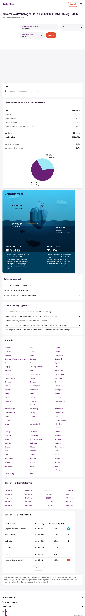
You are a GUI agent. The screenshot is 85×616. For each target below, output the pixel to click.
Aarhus (57, 348)
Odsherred (34, 435)
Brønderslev (59, 359)
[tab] (6, 92)
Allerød (32, 351)
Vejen (57, 466)
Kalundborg (34, 409)
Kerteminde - (10, 413)
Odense (8, 435)
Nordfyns (58, 428)
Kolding (32, 413)
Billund (32, 355)
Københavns (59, 413)
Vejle (6, 470)
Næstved (33, 432)
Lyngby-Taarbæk (61, 420)
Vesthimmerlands (36, 470)
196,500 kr (8, 502)
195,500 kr (49, 498)
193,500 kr (49, 494)
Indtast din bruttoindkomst (30, 26)
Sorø (6, 455)
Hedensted (34, 390)
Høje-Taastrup (60, 401)
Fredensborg (59, 370)
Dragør (32, 363)
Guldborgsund (35, 386)
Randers (58, 435)
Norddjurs (33, 428)
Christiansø (9, 363)
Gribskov (8, 386)
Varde (32, 466)
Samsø (7, 447)
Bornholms (59, 355)
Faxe (31, 370)
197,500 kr (49, 502)
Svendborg (9, 458)
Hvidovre (33, 401)
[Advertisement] (38, 66)
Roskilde (8, 443)
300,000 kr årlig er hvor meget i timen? (18, 285)
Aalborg (32, 348)
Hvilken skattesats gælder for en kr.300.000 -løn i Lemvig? (26, 321)
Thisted (32, 462)
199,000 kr (28, 506)
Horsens (8, 401)
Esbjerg (7, 367)
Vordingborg (9, 474)
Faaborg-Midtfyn (36, 367)
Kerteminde (59, 409)
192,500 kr (8, 494)
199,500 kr (49, 506)
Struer (57, 455)
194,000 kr (69, 494)
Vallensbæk (9, 466)
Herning (32, 393)
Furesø (32, 378)
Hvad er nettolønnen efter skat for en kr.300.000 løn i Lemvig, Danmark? (31, 316)
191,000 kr (28, 490)
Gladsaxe (8, 382)
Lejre (56, 416)
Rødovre (58, 443)
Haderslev (58, 386)
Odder (57, 432)
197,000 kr (28, 502)
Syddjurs (33, 458)
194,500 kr (8, 498)
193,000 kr (28, 494)
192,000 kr (69, 490)
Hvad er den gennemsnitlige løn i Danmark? (20, 295)
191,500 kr (49, 490)
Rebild (7, 439)
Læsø (7, 424)
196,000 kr (69, 498)
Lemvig (7, 420)
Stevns (32, 455)
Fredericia (8, 374)
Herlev (7, 393)
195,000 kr (28, 498)
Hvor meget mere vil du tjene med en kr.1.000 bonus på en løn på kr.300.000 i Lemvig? (36, 325)
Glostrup (33, 382)
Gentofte (58, 378)
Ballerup (8, 355)
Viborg (57, 470)
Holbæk (32, 397)
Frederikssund (10, 378)
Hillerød (57, 393)
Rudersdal (33, 443)
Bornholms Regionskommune (15, 359)
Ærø (31, 474)
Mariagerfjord (35, 424)
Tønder (57, 462)
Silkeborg (33, 447)
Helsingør (58, 390)
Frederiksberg (35, 374)
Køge (7, 416)
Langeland (33, 416)
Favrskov (8, 370)
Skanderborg (59, 447)
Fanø (57, 367)
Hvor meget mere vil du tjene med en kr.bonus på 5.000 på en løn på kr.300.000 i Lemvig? (37, 330)
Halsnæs (8, 390)
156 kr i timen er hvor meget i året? (16, 290)
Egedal (57, 363)
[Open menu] (81, 4)
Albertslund (9, 351)
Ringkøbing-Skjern (36, 439)
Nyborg (7, 432)
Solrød (57, 451)
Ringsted (58, 439)
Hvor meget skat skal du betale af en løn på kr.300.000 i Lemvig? (28, 312)
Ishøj (56, 405)
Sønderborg (59, 458)
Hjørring (7, 397)
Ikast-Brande (34, 405)
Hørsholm (8, 405)
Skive (7, 451)
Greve (57, 382)
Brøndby (33, 359)
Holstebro (58, 397)
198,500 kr (8, 506)
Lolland (32, 420)
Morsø (7, 428)
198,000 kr (69, 502)
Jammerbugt (10, 409)
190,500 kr (8, 490)
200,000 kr (69, 506)
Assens (57, 351)
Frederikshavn (60, 374)
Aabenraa (8, 348)
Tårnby (7, 462)
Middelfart (58, 424)
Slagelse (33, 451)
